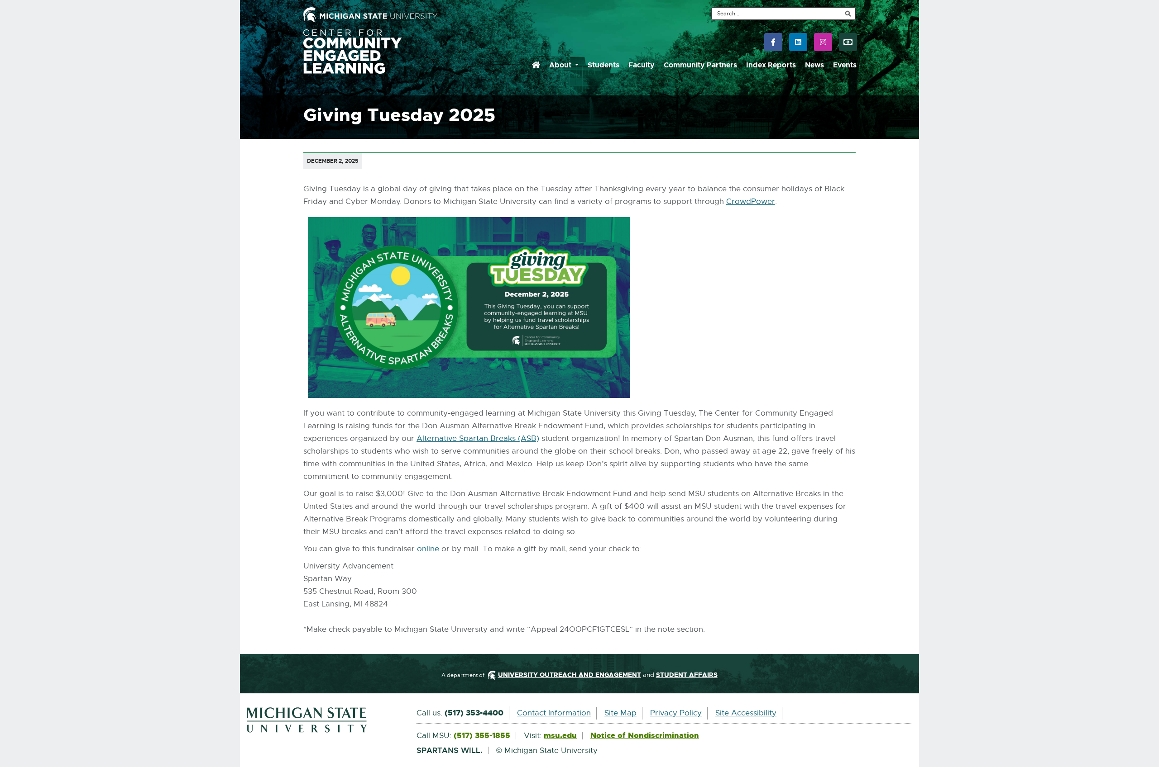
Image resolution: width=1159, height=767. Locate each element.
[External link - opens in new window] (325, 720)
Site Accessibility (745, 713)
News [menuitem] (814, 65)
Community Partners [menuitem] (700, 65)
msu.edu (560, 735)
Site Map (620, 713)
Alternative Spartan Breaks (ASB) (478, 439)
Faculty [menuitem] (641, 65)
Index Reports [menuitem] (771, 65)
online (428, 549)
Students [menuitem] (603, 65)
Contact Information (554, 713)
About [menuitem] (561, 65)
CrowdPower (750, 202)
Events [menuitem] (845, 65)
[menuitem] (536, 65)
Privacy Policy (676, 713)
